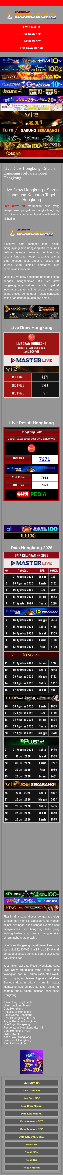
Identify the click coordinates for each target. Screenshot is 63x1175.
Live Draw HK (31, 27)
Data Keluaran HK (31, 1113)
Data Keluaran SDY (31, 1121)
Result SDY (31, 1152)
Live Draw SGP (31, 34)
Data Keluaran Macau (31, 1136)
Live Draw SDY (32, 41)
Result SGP (31, 1160)
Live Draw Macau (31, 48)
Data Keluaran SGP (31, 1129)
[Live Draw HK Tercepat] (31, 61)
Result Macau (31, 1167)
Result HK (31, 1144)
